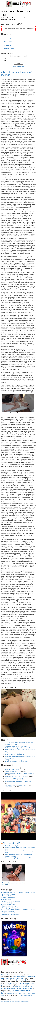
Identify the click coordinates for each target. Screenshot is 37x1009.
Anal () (20, 980)
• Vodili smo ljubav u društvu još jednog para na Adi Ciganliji (17, 913)
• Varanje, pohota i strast (8, 904)
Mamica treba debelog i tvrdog (13, 846)
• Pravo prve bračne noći (8, 896)
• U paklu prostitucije (6, 903)
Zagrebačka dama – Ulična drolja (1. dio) (16, 746)
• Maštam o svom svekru (8, 897)
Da (5, 58)
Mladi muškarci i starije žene (13, 993)
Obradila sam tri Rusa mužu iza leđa (17, 73)
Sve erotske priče (6, 1002)
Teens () (10, 983)
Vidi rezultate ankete (18, 66)
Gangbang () (20, 976)
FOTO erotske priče (26, 995)
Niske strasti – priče (12, 842)
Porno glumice (25, 1002)
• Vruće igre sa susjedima (8, 894)
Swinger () (25, 988)
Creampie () (5, 975)
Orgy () (15, 990)
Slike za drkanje (16, 1002)
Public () (14, 978)
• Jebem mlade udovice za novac (10, 915)
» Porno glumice (7, 45)
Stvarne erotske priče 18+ (15, 13)
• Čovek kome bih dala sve (8, 906)
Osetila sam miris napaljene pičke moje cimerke (18, 748)
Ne (5, 60)
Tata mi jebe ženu (9, 758)
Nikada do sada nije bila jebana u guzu (15, 754)
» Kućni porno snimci (8, 48)
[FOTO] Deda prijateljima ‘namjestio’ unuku (16, 761)
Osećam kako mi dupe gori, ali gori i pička (16, 753)
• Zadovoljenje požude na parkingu (10, 908)
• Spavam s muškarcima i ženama (10, 901)
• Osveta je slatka (6, 899)
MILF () (23, 983)
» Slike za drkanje (7, 41)
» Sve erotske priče (8, 38)
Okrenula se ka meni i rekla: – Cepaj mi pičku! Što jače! (20, 756)
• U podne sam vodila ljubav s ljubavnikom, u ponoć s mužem (18, 892)
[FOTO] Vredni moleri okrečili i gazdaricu (16, 760)
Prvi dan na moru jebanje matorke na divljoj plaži (18, 858)
